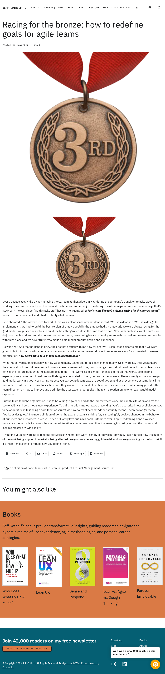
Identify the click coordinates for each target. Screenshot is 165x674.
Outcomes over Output (107, 419)
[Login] (150, 7)
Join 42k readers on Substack (27, 648)
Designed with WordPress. (73, 663)
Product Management (86, 468)
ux (112, 468)
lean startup (42, 468)
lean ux (56, 468)
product (67, 468)
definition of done (23, 468)
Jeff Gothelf (12, 7)
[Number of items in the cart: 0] (159, 7)
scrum (105, 468)
